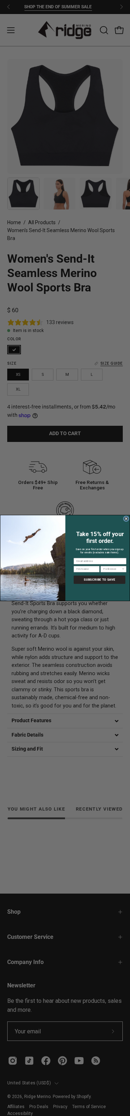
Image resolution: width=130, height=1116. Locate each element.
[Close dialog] (126, 518)
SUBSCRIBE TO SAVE (99, 579)
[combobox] (112, 569)
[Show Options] (123, 569)
